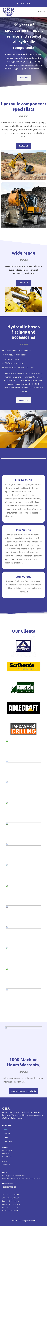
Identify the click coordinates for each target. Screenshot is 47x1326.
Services (7, 1133)
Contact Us (8, 1142)
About (6, 1138)
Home (6, 1129)
